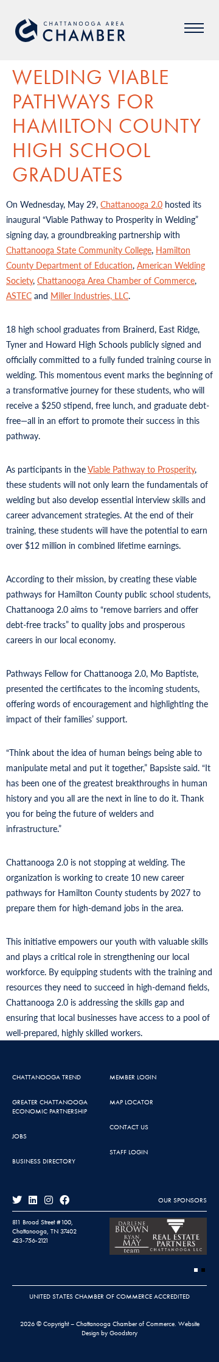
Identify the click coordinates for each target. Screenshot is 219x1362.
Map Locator (131, 1102)
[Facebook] (64, 1200)
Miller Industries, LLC (89, 295)
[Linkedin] (33, 1200)
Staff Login (128, 1152)
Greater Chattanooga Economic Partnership (50, 1106)
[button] (196, 1270)
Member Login (132, 1077)
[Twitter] (17, 1200)
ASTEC (19, 295)
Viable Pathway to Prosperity (141, 469)
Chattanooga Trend (46, 1077)
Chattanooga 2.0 (131, 204)
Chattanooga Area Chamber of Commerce (116, 280)
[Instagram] (49, 1200)
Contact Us (128, 1127)
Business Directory (43, 1161)
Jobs (19, 1136)
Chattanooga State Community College (78, 250)
